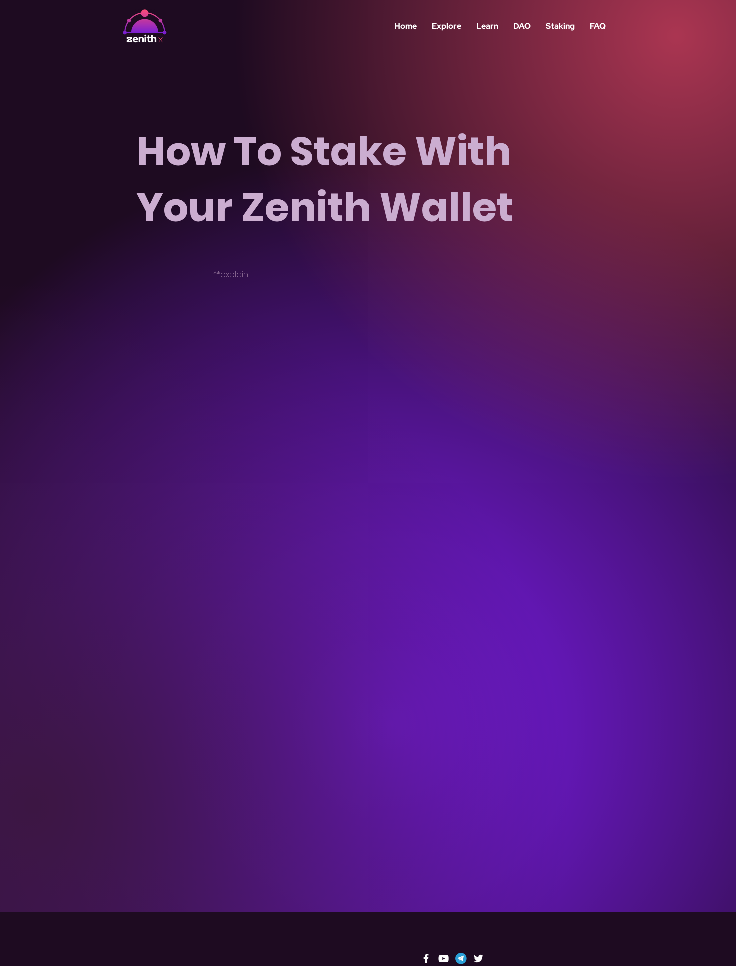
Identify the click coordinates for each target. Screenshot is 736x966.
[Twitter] (478, 958)
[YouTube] (443, 958)
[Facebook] (426, 958)
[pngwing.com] (461, 958)
